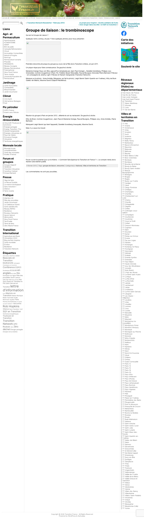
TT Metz (125, 317)
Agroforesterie (9, 40)
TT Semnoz (126, 444)
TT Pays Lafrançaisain (130, 383)
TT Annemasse (128, 128)
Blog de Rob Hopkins (12, 240)
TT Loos (125, 308)
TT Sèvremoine (128, 447)
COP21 (18, 267)
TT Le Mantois (127, 289)
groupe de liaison (49, 166)
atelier (18, 256)
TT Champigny (128, 192)
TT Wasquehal (127, 504)
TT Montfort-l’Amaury (130, 327)
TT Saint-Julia (127, 428)
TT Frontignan (127, 249)
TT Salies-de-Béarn (129, 440)
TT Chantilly (126, 194)
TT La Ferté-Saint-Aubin (131, 274)
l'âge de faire (9, 180)
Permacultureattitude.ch (10, 301)
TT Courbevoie (128, 217)
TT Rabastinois (128, 409)
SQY (21, 309)
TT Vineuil (126, 500)
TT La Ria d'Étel (128, 279)
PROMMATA (8, 64)
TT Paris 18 (126, 370)
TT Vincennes (127, 498)
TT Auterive (126, 136)
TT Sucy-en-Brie (128, 457)
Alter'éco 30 (8, 198)
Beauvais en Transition (9, 259)
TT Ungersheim (128, 470)
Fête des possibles (11, 200)
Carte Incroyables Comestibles (10, 86)
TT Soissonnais (128, 449)
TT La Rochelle (128, 281)
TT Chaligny (126, 189)
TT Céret (125, 185)
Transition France (71, 514)
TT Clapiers (126, 206)
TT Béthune (126, 151)
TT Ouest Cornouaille (130, 362)
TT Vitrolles (126, 502)
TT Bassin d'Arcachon (130, 145)
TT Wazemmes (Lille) (130, 506)
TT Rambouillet (128, 411)
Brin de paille (9, 47)
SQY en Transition (12, 311)
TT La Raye (126, 277)
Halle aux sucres (13, 279)
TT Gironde (126, 105)
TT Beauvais (127, 149)
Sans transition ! (10, 187)
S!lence (7, 189)
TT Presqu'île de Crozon (131, 406)
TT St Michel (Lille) (129, 451)
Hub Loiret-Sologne (129, 97)
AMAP (6, 45)
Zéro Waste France (11, 226)
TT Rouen (126, 417)
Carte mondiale (10, 242)
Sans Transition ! (14, 309)
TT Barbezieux (127, 143)
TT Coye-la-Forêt (128, 221)
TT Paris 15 (126, 368)
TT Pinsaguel (127, 396)
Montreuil (6, 299)
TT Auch (125, 134)
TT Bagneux (126, 138)
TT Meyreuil (126, 319)
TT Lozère (126, 311)
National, (79, 166)
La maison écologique (12, 184)
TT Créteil (126, 223)
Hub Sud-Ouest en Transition (12, 280)
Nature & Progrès (10, 55)
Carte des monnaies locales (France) (11, 153)
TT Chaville (126, 202)
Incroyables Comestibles (13, 53)
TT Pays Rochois (128, 385)
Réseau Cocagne (10, 66)
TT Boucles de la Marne (131, 164)
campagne (17, 263)
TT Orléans (126, 357)
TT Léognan (126, 294)
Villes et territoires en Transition (94, 166)
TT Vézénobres (128, 487)
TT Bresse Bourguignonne (128, 171)
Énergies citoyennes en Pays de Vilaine (13, 134)
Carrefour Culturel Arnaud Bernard (10, 172)
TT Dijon (125, 230)
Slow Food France (11, 72)
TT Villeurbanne (128, 493)
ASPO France (9, 110)
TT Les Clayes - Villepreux (128, 297)
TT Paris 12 (126, 364)
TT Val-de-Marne (128, 110)
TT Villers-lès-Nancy (130, 491)
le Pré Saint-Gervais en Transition (12, 284)
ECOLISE (13, 270)
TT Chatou (126, 200)
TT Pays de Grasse (129, 381)
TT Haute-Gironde (129, 264)
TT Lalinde (126, 283)
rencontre (17, 303)
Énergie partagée (10, 127)
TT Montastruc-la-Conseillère (129, 322)
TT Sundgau (127, 459)
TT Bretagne (127, 175)
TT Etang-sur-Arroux (130, 236)
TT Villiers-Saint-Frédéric (131, 495)
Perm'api (7, 57)
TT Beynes (126, 153)
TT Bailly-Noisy (128, 141)
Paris (17, 300)
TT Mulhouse (127, 334)
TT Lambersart (128, 285)
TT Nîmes (126, 349)
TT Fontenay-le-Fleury (130, 247)
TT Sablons (126, 421)
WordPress (72, 516)
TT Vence (125, 485)
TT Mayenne (127, 315)
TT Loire (125, 107)
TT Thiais (125, 466)
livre (4, 293)
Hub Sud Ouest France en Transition (130, 100)
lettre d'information (13, 288)
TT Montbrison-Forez (130, 325)
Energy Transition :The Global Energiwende (12, 130)
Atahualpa (81, 516)
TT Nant (125, 344)
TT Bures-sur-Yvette (130, 181)
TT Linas (125, 302)
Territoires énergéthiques (13, 141)
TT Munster (126, 336)
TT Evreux (126, 238)
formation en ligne (9, 275)
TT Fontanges (127, 245)
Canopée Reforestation (12, 49)
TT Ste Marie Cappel (130, 453)
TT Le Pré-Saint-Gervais (131, 292)
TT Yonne (126, 508)
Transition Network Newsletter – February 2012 (46, 23)
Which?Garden (9, 90)
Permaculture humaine (12, 60)
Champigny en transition (10, 265)
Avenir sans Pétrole (11, 112)
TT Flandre (126, 242)
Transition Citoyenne (11, 169)
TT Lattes (126, 287)
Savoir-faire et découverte (9, 216)
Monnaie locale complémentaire (10, 149)
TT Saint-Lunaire (128, 430)
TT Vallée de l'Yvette (130, 474)
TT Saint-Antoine (128, 423)
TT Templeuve (127, 461)
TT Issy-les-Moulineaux (131, 266)
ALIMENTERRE (9, 42)
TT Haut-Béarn (128, 262)
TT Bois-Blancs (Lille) (130, 156)
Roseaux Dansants (11, 213)
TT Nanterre (126, 347)
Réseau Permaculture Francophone (12, 69)
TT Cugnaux (127, 227)
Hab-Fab (5, 279)
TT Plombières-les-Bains (131, 400)
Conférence (9, 267)
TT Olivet (125, 355)
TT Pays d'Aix (127, 374)
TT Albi (125, 124)
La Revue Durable (10, 182)
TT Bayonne (126, 147)
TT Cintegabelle (128, 204)
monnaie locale (12, 298)
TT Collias (126, 208)
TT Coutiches (127, 219)
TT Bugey (126, 179)
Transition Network (11, 249)
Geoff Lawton (15, 277)
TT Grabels (126, 255)
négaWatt (12, 299)
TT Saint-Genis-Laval (130, 426)
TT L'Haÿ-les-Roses (129, 272)
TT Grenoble (127, 260)
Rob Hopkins (11, 306)
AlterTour (12, 256)
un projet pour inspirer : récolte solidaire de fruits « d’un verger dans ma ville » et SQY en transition (98, 24)
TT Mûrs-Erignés (128, 338)
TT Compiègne (128, 215)
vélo (12, 327)
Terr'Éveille (8, 221)
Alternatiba (6, 256)
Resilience (8, 211)
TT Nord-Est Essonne (130, 353)
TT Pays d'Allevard (129, 377)
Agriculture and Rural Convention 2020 (12, 237)
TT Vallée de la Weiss (130, 476)
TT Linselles (126, 304)
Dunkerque (6, 270)
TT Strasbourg (127, 455)
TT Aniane (126, 126)
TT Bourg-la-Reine (129, 166)
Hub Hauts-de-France (130, 93)
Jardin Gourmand (10, 92)
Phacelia (7, 62)
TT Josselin (126, 268)
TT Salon (125, 442)
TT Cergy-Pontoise (129, 187)
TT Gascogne (127, 251)
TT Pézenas (126, 391)
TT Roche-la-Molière (130, 413)
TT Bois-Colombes (129, 158)
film (18, 273)
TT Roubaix (126, 415)
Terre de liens (9, 223)
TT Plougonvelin (128, 402)
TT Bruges (126, 177)
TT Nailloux (126, 342)
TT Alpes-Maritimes (129, 103)
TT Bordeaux (127, 162)
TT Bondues (127, 160)
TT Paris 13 (126, 366)
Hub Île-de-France (129, 95)
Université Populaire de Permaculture (12, 77)
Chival (6, 51)
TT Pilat (125, 394)
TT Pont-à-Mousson (130, 404)
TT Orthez (126, 359)
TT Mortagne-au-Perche (131, 332)
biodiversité (8, 263)
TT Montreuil (127, 330)
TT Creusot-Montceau (130, 225)
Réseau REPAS (9, 209)
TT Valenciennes (128, 472)
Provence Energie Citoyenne (10, 138)
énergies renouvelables (10, 332)
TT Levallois (126, 300)
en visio (13, 273)
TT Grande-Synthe (129, 257)
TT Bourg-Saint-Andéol (131, 168)
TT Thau (125, 464)
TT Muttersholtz (128, 340)
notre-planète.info (11, 207)
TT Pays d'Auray (128, 379)
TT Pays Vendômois (130, 387)
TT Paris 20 (126, 372)
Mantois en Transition (9, 294)
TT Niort (125, 351)
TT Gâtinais (126, 253)
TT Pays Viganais (128, 389)
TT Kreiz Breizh (128, 270)
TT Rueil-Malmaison (129, 419)
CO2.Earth (8, 99)
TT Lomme (126, 306)
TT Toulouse (127, 468)
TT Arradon (126, 132)
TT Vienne (126, 489)
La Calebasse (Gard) (12, 204)
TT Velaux (126, 483)
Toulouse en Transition (8, 317)
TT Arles (125, 130)
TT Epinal (125, 234)
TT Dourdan (126, 232)
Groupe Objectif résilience (10, 166)
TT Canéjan (126, 183)
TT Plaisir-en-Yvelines (130, 398)
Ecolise (7, 244)
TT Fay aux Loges (129, 240)
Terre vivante (9, 74)
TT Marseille (127, 313)
